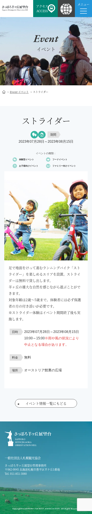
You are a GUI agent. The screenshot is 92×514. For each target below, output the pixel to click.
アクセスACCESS (42, 8)
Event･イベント (19, 92)
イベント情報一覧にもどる (46, 403)
